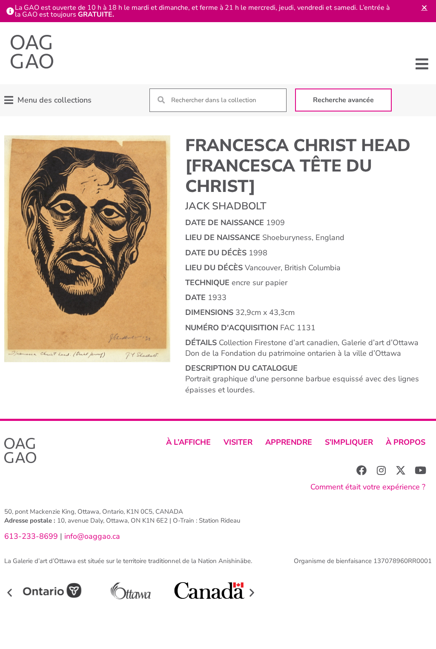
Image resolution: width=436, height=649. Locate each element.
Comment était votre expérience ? (367, 487)
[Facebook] (361, 470)
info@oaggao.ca (91, 536)
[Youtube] (420, 470)
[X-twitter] (401, 470)
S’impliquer (349, 442)
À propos (405, 442)
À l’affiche (188, 442)
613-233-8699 (31, 536)
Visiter (238, 442)
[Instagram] (381, 470)
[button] (422, 63)
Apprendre (288, 442)
